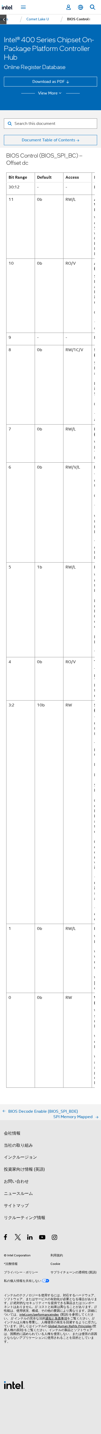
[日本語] (80, 7)
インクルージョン (20, 1157)
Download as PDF (48, 81)
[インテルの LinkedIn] (30, 1238)
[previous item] (3, 19)
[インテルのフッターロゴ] (14, 1384)
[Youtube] (43, 1238)
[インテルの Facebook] (6, 1238)
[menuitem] (37, 19)
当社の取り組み (18, 1145)
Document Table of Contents (48, 140)
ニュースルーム (18, 1193)
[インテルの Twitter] (18, 1238)
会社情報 (12, 1133)
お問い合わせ (16, 1181)
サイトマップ (16, 1205)
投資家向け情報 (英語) (24, 1169)
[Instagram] (55, 1238)
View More (48, 93)
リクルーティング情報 (24, 1217)
